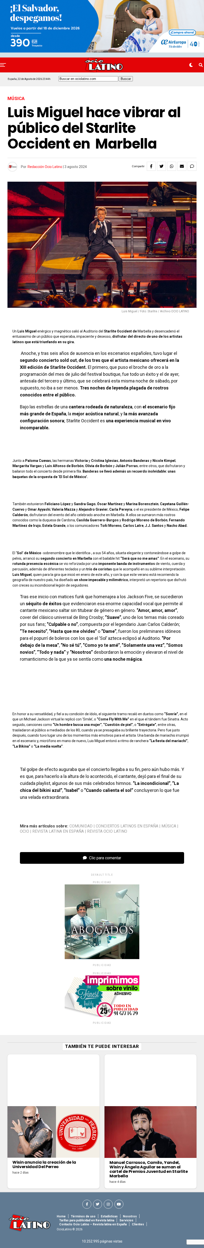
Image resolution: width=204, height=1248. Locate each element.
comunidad (81, 826)
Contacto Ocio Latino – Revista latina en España (93, 1224)
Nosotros (130, 1216)
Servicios (126, 1220)
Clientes (138, 1224)
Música (168, 826)
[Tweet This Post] (161, 166)
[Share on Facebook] (151, 166)
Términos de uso (83, 1216)
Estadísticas (109, 1216)
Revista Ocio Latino (107, 831)
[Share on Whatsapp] (171, 166)
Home (61, 1216)
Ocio (24, 831)
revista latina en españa (58, 831)
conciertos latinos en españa (127, 826)
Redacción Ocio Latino (45, 167)
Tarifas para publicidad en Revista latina (86, 1220)
